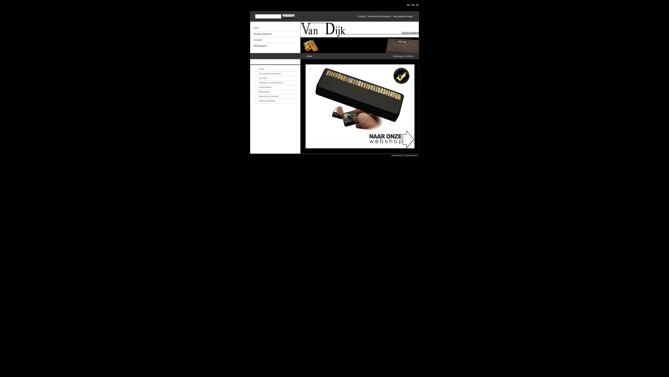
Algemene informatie (269, 96)
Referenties (264, 92)
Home (309, 56)
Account (258, 40)
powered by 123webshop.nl (405, 155)
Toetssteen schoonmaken (271, 83)
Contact (361, 16)
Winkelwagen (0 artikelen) (403, 56)
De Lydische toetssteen (270, 73)
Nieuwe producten (263, 34)
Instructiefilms (265, 87)
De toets (263, 78)
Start (256, 28)
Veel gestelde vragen (403, 16)
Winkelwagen (260, 46)
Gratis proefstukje (267, 101)
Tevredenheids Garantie (379, 16)
